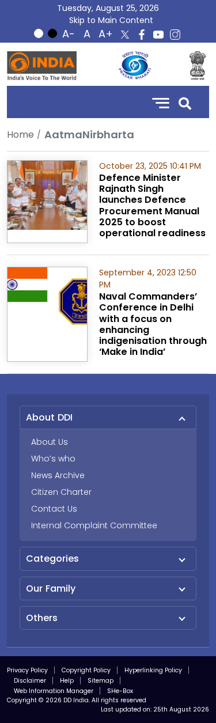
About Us (49, 442)
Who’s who (53, 458)
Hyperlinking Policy (153, 670)
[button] (185, 102)
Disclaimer (30, 680)
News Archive (58, 475)
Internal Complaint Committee (94, 525)
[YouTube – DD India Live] (158, 34)
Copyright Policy (86, 670)
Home (20, 134)
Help (67, 680)
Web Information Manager (53, 691)
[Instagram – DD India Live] (175, 34)
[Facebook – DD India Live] (142, 34)
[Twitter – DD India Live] (125, 34)
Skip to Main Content (111, 20)
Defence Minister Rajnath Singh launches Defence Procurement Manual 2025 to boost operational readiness (152, 205)
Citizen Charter (61, 492)
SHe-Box (120, 691)
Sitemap (100, 680)
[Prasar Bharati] (135, 65)
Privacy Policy (27, 670)
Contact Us (54, 508)
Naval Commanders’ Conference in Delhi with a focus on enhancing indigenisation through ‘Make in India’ (153, 324)
